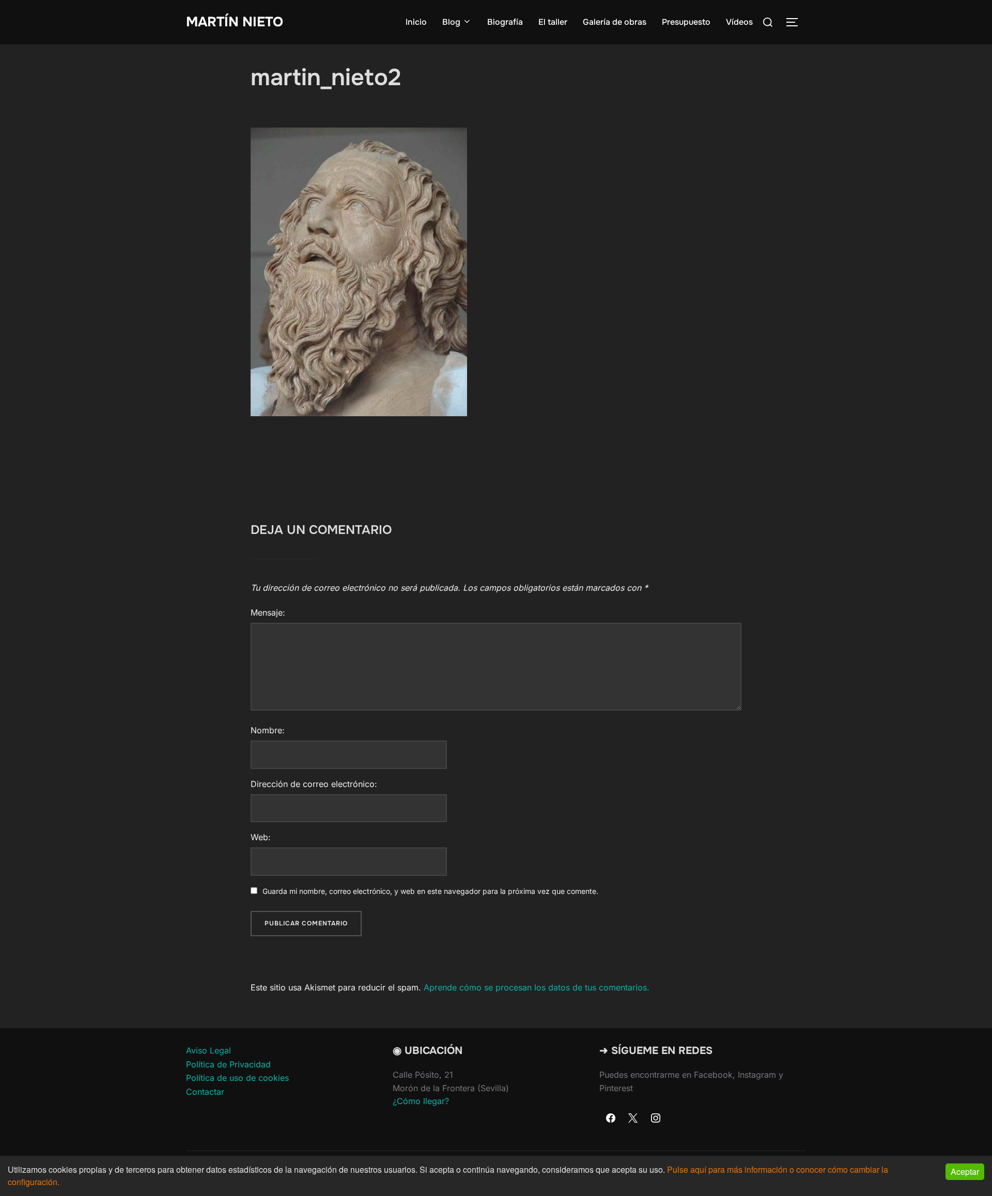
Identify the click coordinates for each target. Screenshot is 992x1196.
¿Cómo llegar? (421, 1101)
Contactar (205, 1092)
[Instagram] (655, 1118)
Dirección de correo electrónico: (314, 784)
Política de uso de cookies (237, 1078)
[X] (633, 1118)
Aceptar (965, 1171)
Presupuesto (686, 22)
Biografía (505, 22)
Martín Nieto (234, 21)
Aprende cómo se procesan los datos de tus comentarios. (536, 987)
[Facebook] (610, 1118)
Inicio (416, 22)
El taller (552, 22)
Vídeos (739, 22)
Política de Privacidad (228, 1064)
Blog (451, 22)
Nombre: (268, 730)
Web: (261, 837)
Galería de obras (614, 22)
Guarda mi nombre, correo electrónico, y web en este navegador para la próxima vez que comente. (430, 891)
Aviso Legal (208, 1050)
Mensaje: (268, 612)
